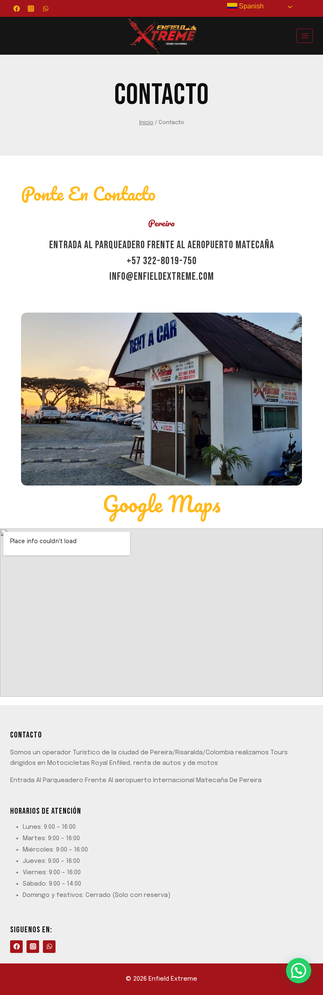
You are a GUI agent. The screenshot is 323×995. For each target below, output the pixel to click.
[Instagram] (31, 8)
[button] (298, 970)
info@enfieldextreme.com (161, 276)
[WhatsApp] (45, 8)
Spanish (250, 6)
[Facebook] (16, 8)
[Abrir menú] (305, 35)
